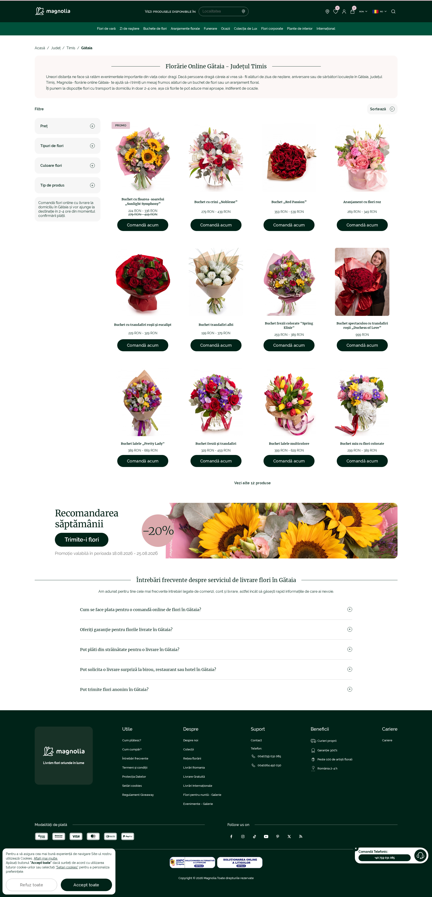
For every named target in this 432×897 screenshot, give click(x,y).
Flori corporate (272, 28)
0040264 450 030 (269, 765)
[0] (336, 11)
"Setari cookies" (67, 867)
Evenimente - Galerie (198, 804)
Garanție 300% (327, 750)
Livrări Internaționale (197, 785)
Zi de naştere (129, 28)
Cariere (387, 740)
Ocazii (225, 28)
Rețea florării (192, 758)
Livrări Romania (194, 767)
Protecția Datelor (134, 776)
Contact (256, 740)
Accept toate (86, 884)
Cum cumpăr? (132, 749)
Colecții (188, 749)
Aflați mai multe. (46, 858)
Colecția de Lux (245, 28)
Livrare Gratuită (194, 776)
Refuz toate (31, 884)
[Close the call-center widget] (356, 848)
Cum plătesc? (131, 740)
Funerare (210, 28)
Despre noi (190, 740)
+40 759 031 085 (385, 857)
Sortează (378, 109)
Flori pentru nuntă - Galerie (202, 794)
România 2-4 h (327, 768)
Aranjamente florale (185, 28)
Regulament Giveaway (138, 794)
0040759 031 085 (269, 756)
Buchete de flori (155, 28)
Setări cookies (132, 785)
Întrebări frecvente (135, 758)
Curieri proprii (327, 740)
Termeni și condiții (134, 767)
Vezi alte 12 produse (252, 483)
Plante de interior (299, 28)
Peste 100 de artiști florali (334, 759)
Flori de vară (106, 28)
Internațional (326, 28)
